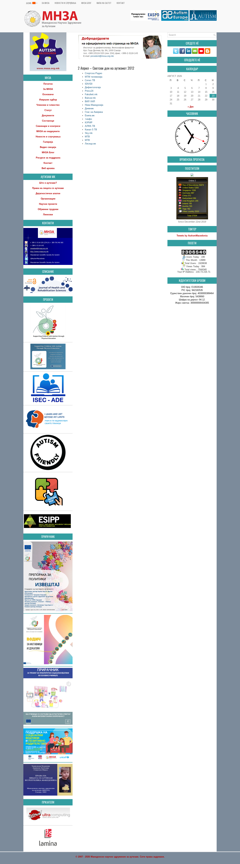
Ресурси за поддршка (48, 157)
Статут (48, 110)
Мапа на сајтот (104, 2)
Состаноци (48, 120)
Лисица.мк (90, 143)
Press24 (89, 91)
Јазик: (31, 3)
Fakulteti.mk (91, 94)
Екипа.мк (90, 115)
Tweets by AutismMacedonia (192, 235)
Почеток (48, 83)
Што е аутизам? (48, 183)
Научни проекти (48, 204)
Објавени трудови (48, 209)
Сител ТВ (90, 80)
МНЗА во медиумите (48, 131)
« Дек (191, 106)
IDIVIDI (88, 83)
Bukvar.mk (90, 98)
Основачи (48, 94)
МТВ (87, 136)
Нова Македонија (94, 105)
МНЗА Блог (86, 2)
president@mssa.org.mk (102, 56)
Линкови (48, 214)
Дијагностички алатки (48, 193)
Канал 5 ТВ (91, 129)
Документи (48, 115)
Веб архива (48, 168)
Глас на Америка (94, 112)
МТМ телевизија (93, 76)
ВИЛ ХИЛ (90, 101)
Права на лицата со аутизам (48, 188)
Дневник (89, 108)
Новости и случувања (65, 2)
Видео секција (48, 147)
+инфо (88, 119)
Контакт (121, 2)
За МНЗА (45, 2)
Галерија (48, 142)
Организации (48, 198)
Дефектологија (93, 87)
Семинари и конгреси (48, 126)
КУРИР (88, 122)
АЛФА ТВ (90, 126)
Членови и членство (48, 105)
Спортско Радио (93, 73)
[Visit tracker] (192, 175)
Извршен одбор (48, 99)
